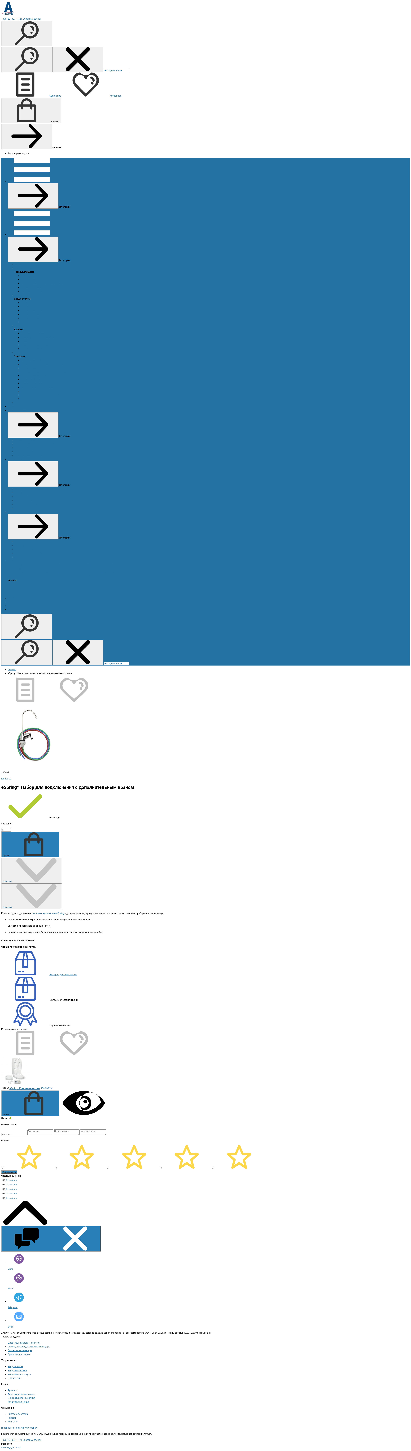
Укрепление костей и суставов (37, 387)
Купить (6, 855)
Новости (18, 402)
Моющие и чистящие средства (37, 279)
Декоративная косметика (34, 345)
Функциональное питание (34, 391)
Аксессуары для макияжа (34, 333)
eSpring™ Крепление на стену (24, 1088)
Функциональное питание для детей (40, 395)
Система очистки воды (33, 287)
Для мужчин (27, 306)
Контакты (13, 609)
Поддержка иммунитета (33, 375)
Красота (18, 325)
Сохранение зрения (31, 379)
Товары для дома (23, 268)
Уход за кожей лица (31, 348)
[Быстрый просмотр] (84, 1114)
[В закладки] (74, 701)
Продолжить (9, 1172)
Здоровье (19, 352)
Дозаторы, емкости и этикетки (37, 275)
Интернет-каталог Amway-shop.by (19, 1427)
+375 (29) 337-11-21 (11, 18)
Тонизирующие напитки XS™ (36, 383)
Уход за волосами (30, 314)
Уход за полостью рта (32, 318)
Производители (16, 598)
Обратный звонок (32, 18)
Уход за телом (21, 295)
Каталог (60, 234)
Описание (7, 881)
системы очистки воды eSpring (48, 913)
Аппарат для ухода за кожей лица (39, 337)
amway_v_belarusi (11, 1447)
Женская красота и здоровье (36, 368)
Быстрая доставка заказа (63, 974)
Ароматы (25, 302)
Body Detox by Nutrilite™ (33, 360)
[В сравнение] (25, 701)
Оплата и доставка (18, 602)
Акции (17, 264)
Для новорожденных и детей (36, 310)
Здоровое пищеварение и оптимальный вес (44, 371)
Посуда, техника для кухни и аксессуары (42, 283)
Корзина (55, 121)
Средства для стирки (32, 291)
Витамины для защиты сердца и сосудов (42, 364)
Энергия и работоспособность (37, 398)
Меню (59, 181)
